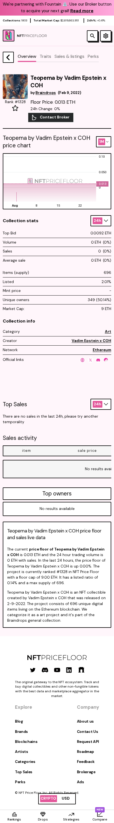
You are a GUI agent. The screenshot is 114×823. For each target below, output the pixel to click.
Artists (21, 751)
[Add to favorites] (15, 108)
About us (85, 721)
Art (108, 331)
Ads (80, 782)
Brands (21, 731)
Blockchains (26, 741)
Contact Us (87, 731)
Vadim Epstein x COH (91, 340)
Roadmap (85, 751)
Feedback (86, 761)
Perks (20, 782)
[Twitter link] (33, 670)
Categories (25, 761)
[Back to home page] (8, 57)
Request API (88, 741)
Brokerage (86, 772)
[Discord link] (45, 670)
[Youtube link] (57, 670)
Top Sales (23, 772)
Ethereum (102, 350)
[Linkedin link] (69, 670)
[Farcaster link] (81, 670)
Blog (19, 721)
